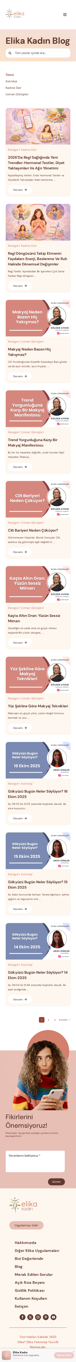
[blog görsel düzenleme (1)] (38, 109)
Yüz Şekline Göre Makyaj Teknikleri (38, 706)
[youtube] (53, 1317)
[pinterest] (46, 1317)
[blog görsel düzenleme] (38, 205)
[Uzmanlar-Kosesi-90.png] (38, 743)
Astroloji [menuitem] (11, 81)
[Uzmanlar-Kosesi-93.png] (38, 482)
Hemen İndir (64, 1355)
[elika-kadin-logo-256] (23, 1199)
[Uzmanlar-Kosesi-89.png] (38, 834)
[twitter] (30, 1317)
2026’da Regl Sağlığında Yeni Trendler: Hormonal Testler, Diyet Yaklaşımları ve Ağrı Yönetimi (36, 163)
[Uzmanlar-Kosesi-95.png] (38, 392)
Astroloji (26, 784)
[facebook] (22, 1317)
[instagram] (38, 1317)
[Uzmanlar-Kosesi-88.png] (38, 924)
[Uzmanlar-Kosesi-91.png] (38, 658)
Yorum (11, 1147)
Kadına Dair (29, 150)
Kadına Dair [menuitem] (14, 88)
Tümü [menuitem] (10, 75)
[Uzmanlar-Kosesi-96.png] (38, 301)
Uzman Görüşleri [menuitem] (17, 94)
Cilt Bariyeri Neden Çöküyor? (33, 530)
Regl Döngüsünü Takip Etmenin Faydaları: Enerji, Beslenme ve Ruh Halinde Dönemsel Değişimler (37, 259)
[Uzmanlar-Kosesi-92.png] (38, 567)
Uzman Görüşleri (32, 341)
